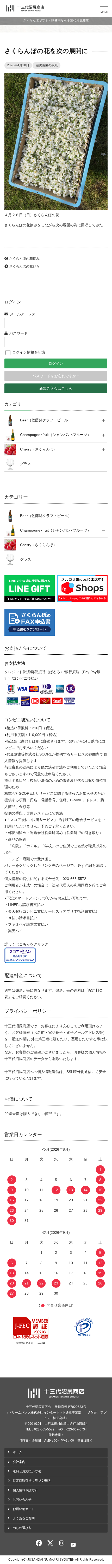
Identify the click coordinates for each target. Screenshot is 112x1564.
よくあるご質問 (24, 1518)
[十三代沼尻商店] (25, 8)
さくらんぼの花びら (24, 266)
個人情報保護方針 (25, 1490)
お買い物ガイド (24, 1509)
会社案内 (19, 1462)
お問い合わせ (22, 1499)
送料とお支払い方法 (27, 1471)
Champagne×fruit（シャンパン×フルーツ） (55, 435)
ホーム (17, 1452)
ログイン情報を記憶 (28, 352)
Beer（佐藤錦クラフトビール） (46, 420)
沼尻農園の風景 (47, 65)
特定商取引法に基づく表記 (31, 1480)
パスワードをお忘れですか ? (55, 376)
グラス (25, 464)
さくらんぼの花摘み (24, 259)
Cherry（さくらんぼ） (38, 449)
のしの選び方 (22, 1528)
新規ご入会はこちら (55, 388)
